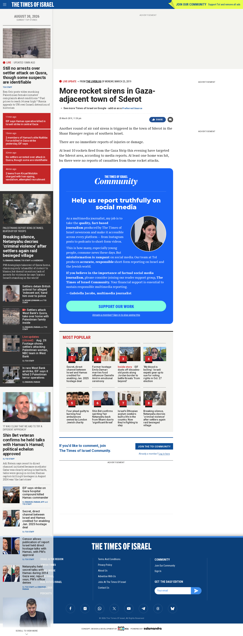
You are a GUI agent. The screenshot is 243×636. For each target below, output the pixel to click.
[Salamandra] (153, 628)
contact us (103, 587)
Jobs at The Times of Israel (112, 582)
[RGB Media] (124, 628)
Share (159, 119)
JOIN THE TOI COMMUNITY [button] (154, 446)
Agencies (38, 260)
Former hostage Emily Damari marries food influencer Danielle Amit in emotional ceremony (103, 374)
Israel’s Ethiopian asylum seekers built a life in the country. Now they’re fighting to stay (128, 418)
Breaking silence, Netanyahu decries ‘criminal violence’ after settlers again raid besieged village (154, 418)
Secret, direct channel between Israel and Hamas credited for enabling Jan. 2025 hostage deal (78, 374)
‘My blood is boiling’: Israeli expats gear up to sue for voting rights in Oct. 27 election (153, 374)
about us (102, 570)
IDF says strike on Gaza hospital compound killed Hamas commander (35, 492)
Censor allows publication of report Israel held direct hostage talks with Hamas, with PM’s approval (35, 547)
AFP (42, 502)
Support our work (116, 306)
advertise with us (107, 576)
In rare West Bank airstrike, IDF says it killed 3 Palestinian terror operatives (35, 372)
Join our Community (191, 4)
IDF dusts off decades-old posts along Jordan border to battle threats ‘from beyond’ (129, 374)
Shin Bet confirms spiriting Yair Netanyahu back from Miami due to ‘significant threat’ (103, 417)
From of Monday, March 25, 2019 (105, 81)
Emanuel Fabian (12, 260)
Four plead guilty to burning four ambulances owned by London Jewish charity (78, 417)
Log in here (164, 453)
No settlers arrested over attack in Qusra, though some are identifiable (26, 158)
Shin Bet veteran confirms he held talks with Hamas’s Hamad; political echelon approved (24, 444)
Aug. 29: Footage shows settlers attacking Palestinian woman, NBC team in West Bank (35, 348)
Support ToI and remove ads (224, 4)
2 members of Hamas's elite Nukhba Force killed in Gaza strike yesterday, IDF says (26, 140)
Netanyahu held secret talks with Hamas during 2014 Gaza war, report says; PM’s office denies (35, 574)
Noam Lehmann (32, 300)
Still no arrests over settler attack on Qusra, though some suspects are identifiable (25, 75)
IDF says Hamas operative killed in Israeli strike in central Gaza (26, 123)
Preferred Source (132, 108)
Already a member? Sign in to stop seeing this (116, 314)
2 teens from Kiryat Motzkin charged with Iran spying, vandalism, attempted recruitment (25, 176)
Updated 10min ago (24, 62)
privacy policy (105, 564)
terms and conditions (109, 559)
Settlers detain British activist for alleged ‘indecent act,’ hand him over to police (36, 291)
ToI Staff (7, 87)
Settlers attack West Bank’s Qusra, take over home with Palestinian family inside (35, 316)
